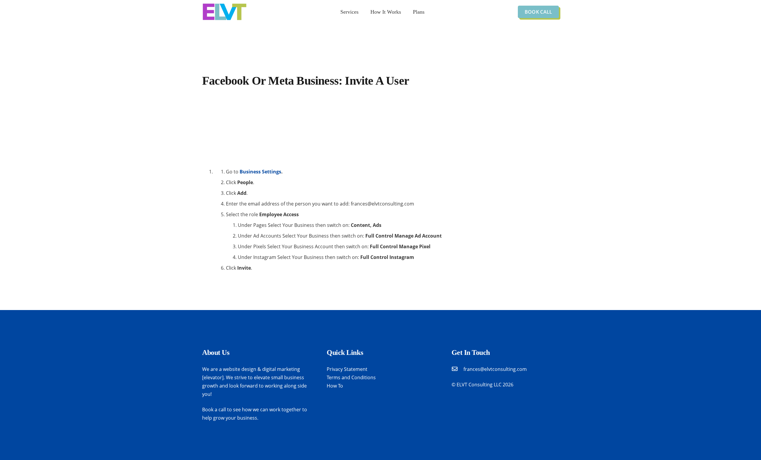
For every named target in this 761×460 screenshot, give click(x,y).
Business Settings (260, 171)
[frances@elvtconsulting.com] (457, 369)
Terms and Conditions (351, 377)
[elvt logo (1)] (224, 12)
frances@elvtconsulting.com (495, 369)
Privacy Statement (347, 369)
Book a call (214, 409)
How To (335, 385)
